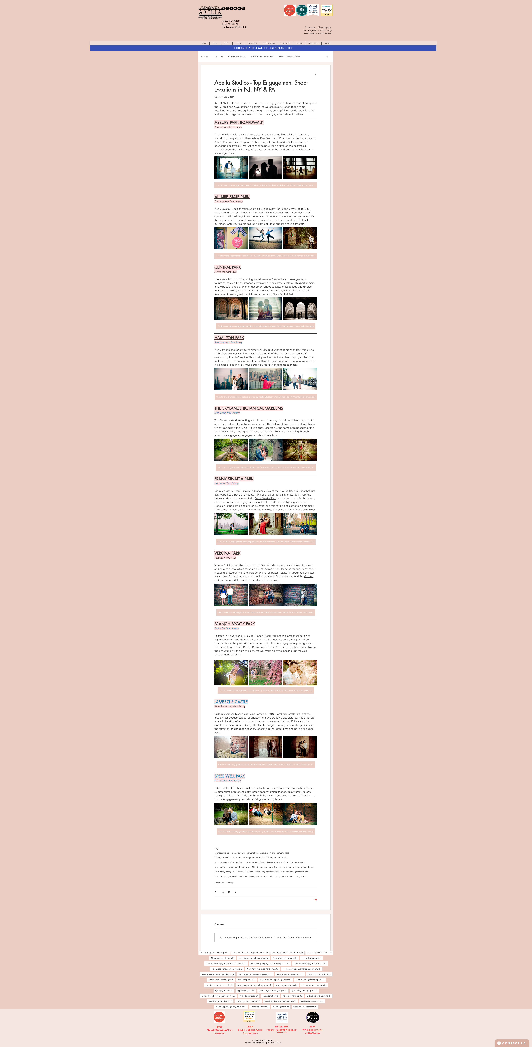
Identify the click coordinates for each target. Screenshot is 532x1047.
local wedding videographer (311, 979)
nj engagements (297, 862)
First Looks (218, 56)
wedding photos (260, 1006)
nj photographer (221, 853)
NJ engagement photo (254, 862)
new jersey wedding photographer (255, 985)
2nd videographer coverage (215, 952)
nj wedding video (249, 996)
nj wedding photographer (305, 990)
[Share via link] (236, 891)
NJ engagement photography (227, 857)
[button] (252, 43)
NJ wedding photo (312, 958)
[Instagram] (243, 8)
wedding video (282, 1006)
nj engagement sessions (277, 862)
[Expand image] (231, 167)
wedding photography (313, 1001)
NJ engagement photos (277, 857)
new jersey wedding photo (220, 985)
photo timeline (271, 996)
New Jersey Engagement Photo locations (249, 853)
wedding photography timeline (232, 1006)
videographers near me (319, 996)
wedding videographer (305, 1006)
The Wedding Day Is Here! (262, 56)
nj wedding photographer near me (219, 996)
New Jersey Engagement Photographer (232, 867)
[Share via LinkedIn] (229, 891)
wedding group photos (221, 1001)
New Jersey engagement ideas (295, 872)
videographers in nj (293, 996)
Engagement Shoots (236, 56)
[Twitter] (231, 8)
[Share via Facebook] (215, 891)
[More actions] (315, 75)
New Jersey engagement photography (287, 876)
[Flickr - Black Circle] (239, 8)
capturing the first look (320, 974)
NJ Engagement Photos (254, 857)
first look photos (247, 979)
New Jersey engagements (257, 876)
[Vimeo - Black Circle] (223, 8)
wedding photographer (249, 1001)
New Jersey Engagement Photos (298, 867)
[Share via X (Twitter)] (222, 891)
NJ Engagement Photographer (228, 862)
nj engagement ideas (279, 853)
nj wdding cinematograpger (274, 990)
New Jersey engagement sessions (229, 872)
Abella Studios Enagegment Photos (263, 872)
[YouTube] (235, 8)
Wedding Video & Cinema (289, 56)
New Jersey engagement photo (228, 876)
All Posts (204, 56)
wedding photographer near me (281, 1001)
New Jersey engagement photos (267, 867)
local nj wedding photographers (276, 979)
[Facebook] (227, 8)
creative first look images (221, 979)
